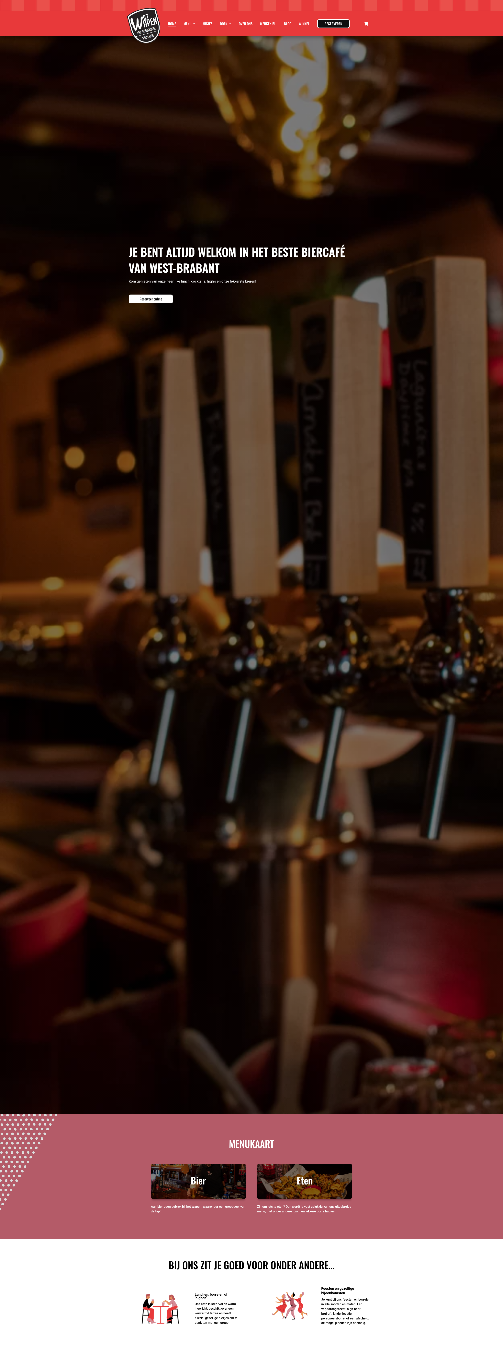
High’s (207, 23)
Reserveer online (151, 298)
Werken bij (268, 23)
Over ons (245, 23)
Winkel (304, 23)
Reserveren (333, 23)
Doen (223, 23)
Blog (287, 23)
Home (172, 23)
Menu (187, 23)
